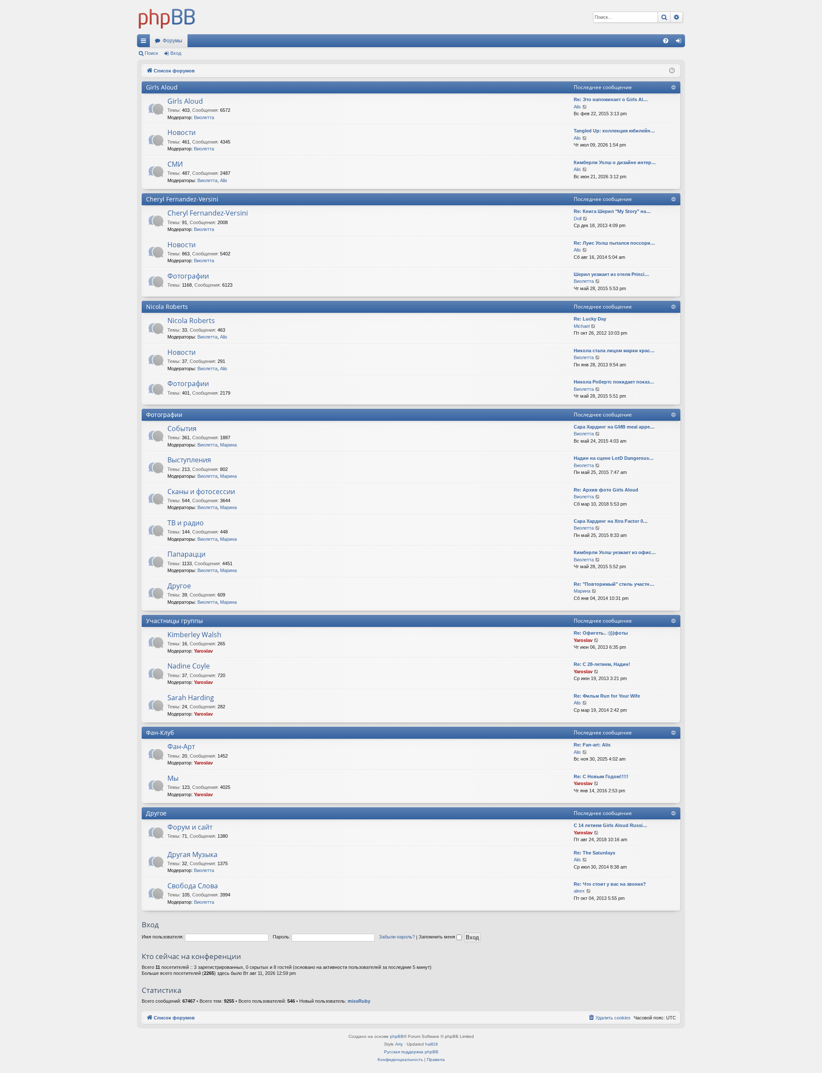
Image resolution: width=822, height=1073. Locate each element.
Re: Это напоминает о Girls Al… (611, 99)
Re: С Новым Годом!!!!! (601, 776)
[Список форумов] (167, 17)
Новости (181, 132)
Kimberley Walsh (194, 634)
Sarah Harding (190, 697)
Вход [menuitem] (680, 42)
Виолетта (204, 117)
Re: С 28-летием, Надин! (602, 664)
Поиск (151, 53)
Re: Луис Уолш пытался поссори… (614, 243)
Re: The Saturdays (594, 852)
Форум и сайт (189, 827)
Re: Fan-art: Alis (592, 744)
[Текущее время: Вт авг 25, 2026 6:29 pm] (672, 71)
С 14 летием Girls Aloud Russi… (610, 825)
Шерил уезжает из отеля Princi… (611, 274)
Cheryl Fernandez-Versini (182, 199)
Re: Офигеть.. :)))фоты (601, 632)
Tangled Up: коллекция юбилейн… (614, 130)
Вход (175, 53)
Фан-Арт (181, 746)
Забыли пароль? (397, 936)
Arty (399, 1044)
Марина (228, 444)
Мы (173, 778)
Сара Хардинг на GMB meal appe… (614, 426)
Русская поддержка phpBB (411, 1051)
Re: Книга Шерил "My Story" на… (612, 211)
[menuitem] (665, 40)
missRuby (359, 1001)
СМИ (175, 164)
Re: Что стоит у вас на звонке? (610, 884)
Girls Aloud (162, 87)
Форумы (172, 41)
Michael (582, 326)
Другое (179, 585)
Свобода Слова (192, 885)
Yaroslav (203, 650)
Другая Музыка (192, 854)
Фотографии (188, 276)
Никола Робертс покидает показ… (614, 381)
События (182, 428)
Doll (577, 218)
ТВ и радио (185, 523)
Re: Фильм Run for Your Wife (607, 695)
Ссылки (145, 42)
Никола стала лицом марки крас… (614, 350)
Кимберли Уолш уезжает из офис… (615, 552)
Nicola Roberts (167, 307)
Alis (577, 106)
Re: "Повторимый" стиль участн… (614, 584)
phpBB (397, 1036)
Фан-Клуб (160, 732)
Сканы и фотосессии (201, 491)
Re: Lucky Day (590, 318)
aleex (579, 890)
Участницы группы (174, 621)
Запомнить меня (437, 936)
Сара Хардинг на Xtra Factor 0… (611, 521)
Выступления (189, 460)
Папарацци (186, 554)
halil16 (431, 1044)
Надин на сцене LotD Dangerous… (614, 458)
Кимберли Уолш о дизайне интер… (615, 162)
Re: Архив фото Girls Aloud (606, 489)
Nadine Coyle (188, 666)
